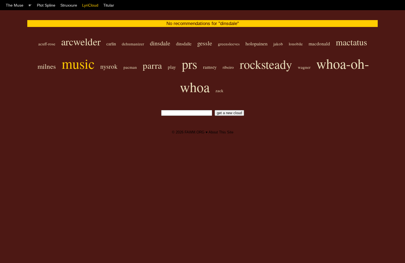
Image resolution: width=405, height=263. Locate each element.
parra (152, 65)
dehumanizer (133, 43)
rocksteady (266, 64)
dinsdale (160, 43)
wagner (304, 67)
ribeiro (228, 67)
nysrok (109, 66)
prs (189, 63)
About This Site (221, 132)
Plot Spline (46, 5)
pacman (130, 67)
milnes (46, 66)
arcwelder (81, 41)
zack (219, 90)
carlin (111, 43)
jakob (278, 43)
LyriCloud (90, 5)
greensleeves (229, 43)
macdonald (319, 43)
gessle (204, 43)
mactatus (351, 42)
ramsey (210, 67)
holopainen (256, 43)
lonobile (296, 43)
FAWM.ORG (194, 132)
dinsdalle (183, 43)
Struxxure (68, 5)
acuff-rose (46, 43)
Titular (108, 5)
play (172, 67)
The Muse (14, 5)
